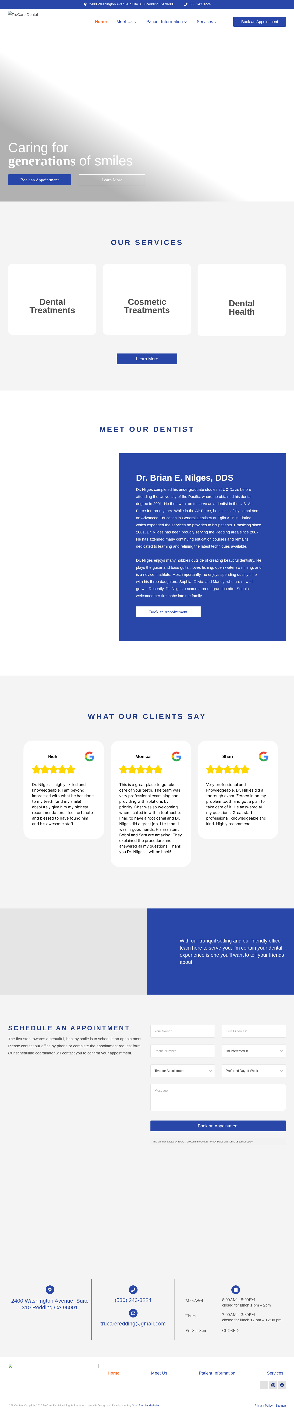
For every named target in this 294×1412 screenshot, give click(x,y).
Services (275, 1373)
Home (101, 21)
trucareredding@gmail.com (133, 1324)
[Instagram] (273, 1385)
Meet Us (159, 1373)
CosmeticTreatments (147, 306)
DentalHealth (242, 307)
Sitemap (280, 1405)
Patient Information (217, 1373)
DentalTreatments (52, 306)
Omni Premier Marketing (146, 1405)
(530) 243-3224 (133, 1300)
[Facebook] (282, 1385)
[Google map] (264, 1385)
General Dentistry (197, 518)
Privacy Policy (264, 1405)
